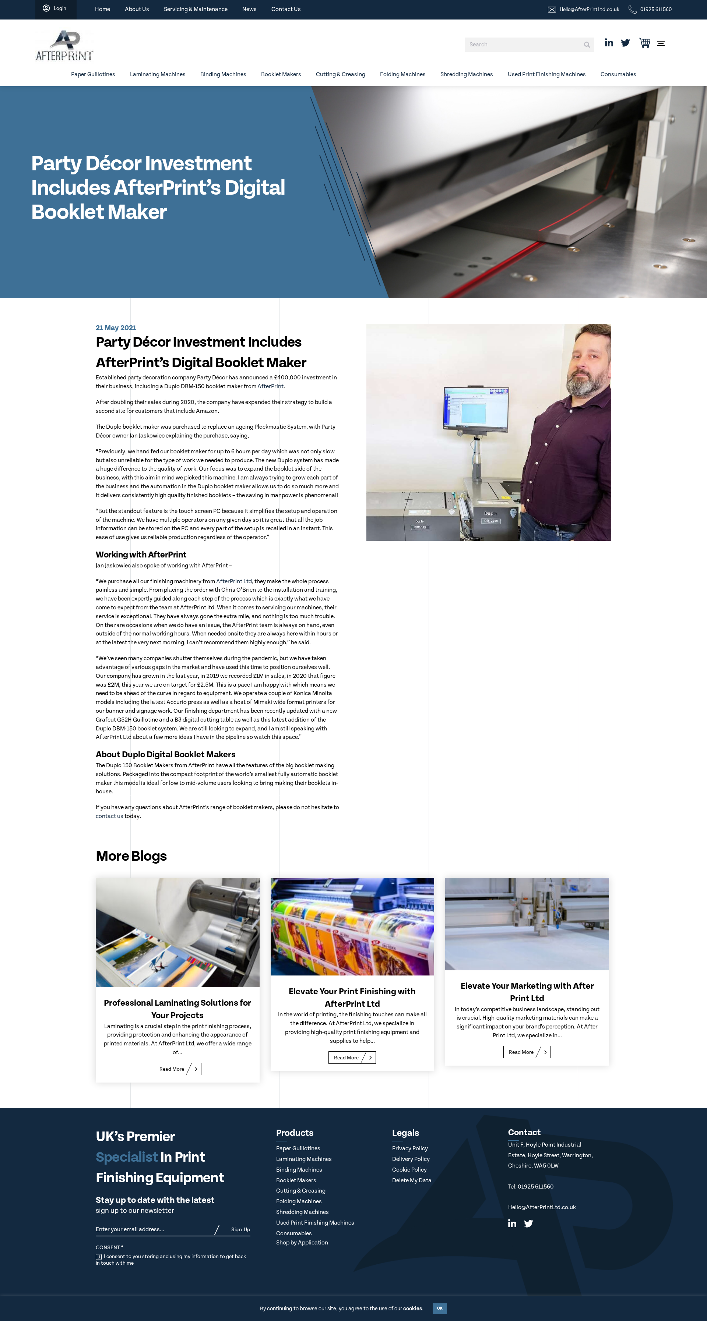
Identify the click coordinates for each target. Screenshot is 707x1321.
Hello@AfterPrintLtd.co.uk (542, 1207)
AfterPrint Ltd (234, 581)
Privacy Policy (410, 1148)
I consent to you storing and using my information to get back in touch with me (171, 1260)
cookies (412, 1309)
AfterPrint (270, 386)
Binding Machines (223, 74)
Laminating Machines (158, 74)
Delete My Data (412, 1180)
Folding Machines (403, 74)
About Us (137, 9)
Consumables (618, 74)
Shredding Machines (466, 74)
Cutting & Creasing (340, 74)
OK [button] (440, 1308)
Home (102, 9)
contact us (109, 816)
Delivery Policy (411, 1159)
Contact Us (286, 9)
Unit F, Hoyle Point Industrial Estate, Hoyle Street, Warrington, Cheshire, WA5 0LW (550, 1155)
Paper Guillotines (93, 74)
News (249, 9)
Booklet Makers (281, 74)
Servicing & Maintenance (196, 9)
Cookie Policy (409, 1169)
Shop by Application (302, 1242)
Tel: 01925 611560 (531, 1186)
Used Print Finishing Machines (547, 74)
